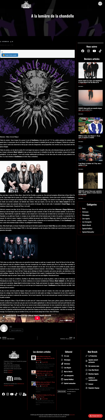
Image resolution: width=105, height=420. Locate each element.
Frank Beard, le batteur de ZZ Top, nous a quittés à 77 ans (89, 164)
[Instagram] (88, 51)
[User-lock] (24, 394)
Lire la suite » (80, 86)
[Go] (100, 3)
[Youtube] (94, 51)
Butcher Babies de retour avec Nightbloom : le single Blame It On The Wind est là (90, 81)
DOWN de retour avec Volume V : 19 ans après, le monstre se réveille (89, 136)
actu (38, 362)
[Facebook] (83, 51)
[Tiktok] (16, 394)
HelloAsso (10, 372)
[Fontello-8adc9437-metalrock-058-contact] (20, 394)
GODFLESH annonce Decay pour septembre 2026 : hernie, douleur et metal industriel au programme (90, 192)
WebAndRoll (72, 415)
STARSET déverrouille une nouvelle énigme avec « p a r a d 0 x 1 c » (90, 109)
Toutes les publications (16, 330)
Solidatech (10, 370)
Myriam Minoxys (41, 375)
